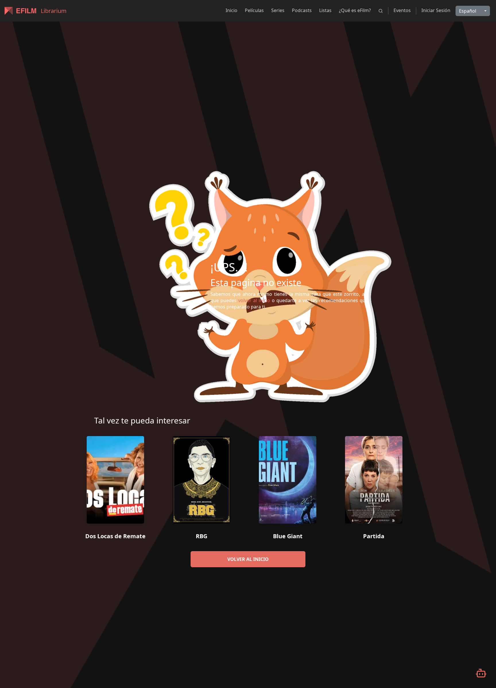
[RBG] (201, 477)
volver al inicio (248, 559)
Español (467, 11)
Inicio (231, 10)
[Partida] (373, 477)
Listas (325, 10)
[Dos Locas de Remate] (115, 477)
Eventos (402, 10)
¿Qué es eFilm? (355, 10)
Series (277, 10)
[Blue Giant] (287, 477)
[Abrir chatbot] (481, 673)
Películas (254, 10)
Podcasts (302, 10)
